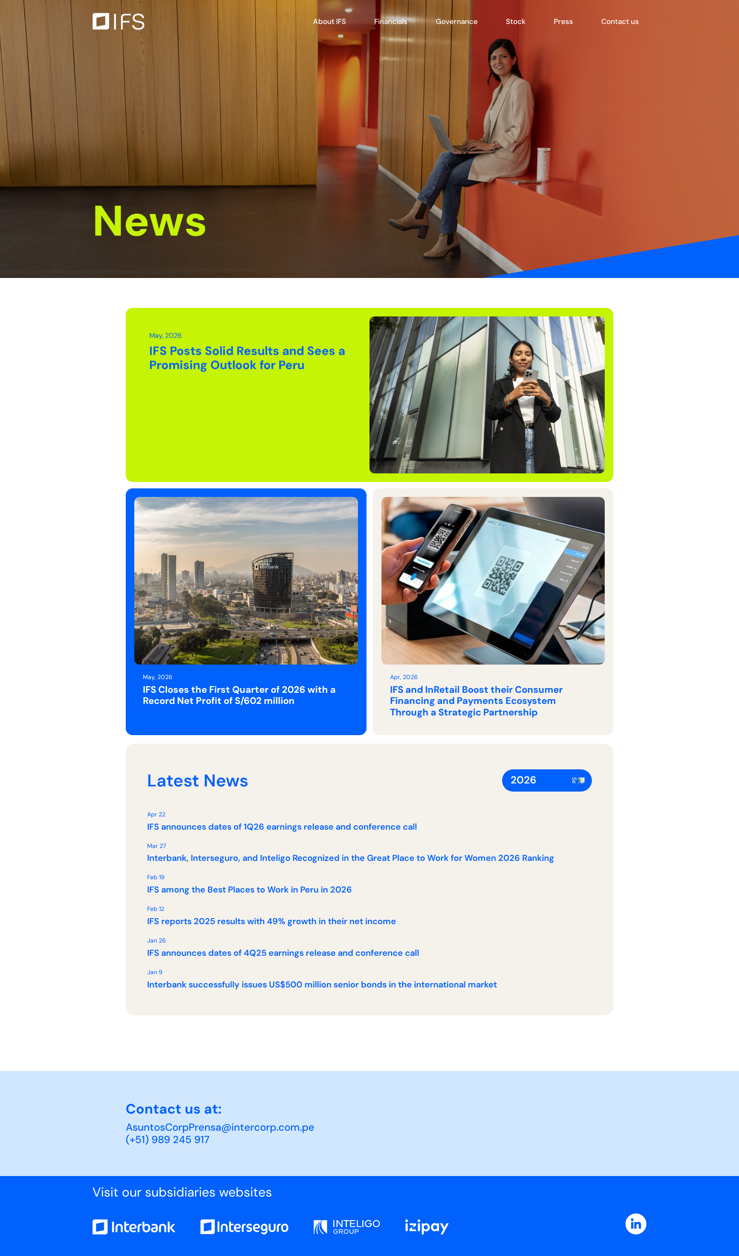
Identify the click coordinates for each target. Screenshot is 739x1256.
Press (563, 21)
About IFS (329, 21)
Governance (457, 21)
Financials (391, 21)
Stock (516, 21)
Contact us (620, 21)
